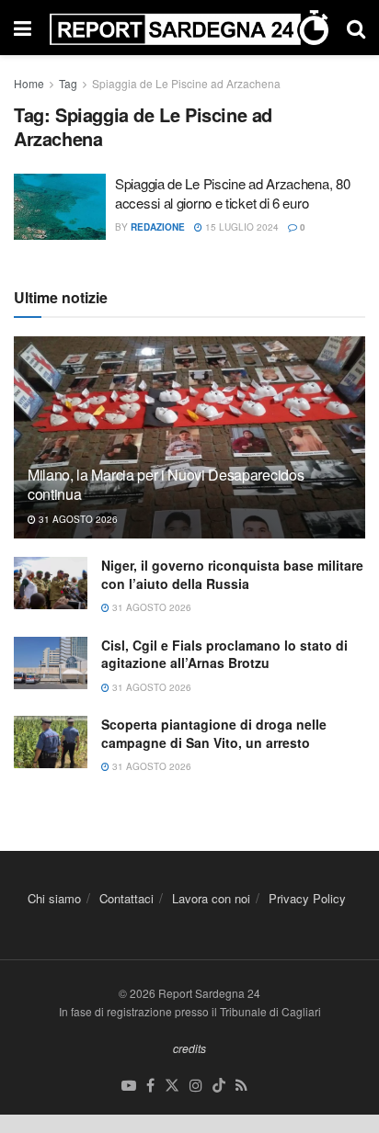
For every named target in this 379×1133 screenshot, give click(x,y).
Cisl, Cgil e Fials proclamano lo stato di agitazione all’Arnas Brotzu (224, 654)
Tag (68, 83)
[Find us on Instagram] (196, 1085)
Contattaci (126, 898)
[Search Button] (356, 27)
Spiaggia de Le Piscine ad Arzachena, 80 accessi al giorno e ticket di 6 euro (232, 193)
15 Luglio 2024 (240, 227)
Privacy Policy (307, 898)
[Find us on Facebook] (150, 1085)
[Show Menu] (22, 27)
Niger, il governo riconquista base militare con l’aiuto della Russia (232, 574)
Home (29, 83)
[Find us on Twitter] (172, 1085)
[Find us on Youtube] (128, 1085)
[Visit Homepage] (189, 27)
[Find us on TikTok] (218, 1085)
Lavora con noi (211, 898)
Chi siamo (54, 898)
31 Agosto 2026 (77, 519)
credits (189, 1048)
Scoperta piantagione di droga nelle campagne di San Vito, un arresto (214, 733)
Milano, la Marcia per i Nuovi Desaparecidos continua (166, 484)
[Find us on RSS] (241, 1085)
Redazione (158, 227)
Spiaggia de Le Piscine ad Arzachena (186, 83)
